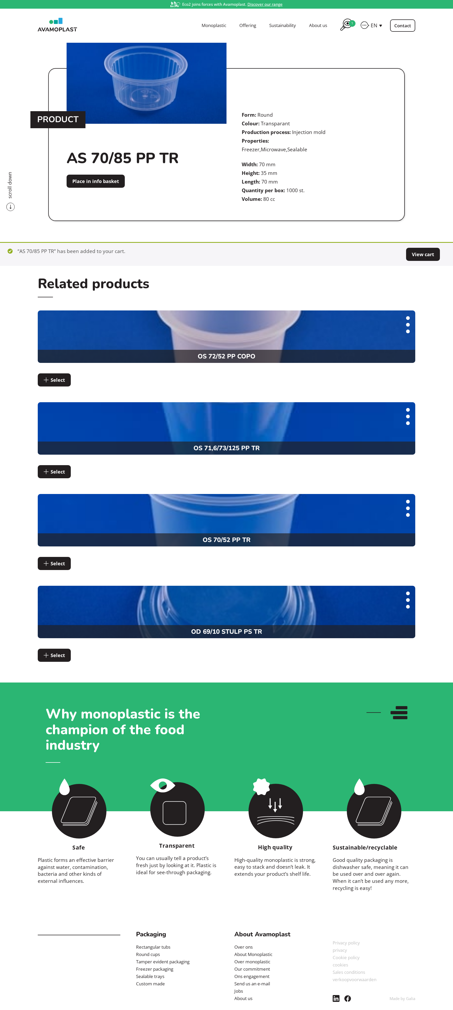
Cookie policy (346, 957)
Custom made (150, 984)
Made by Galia (402, 998)
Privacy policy (346, 943)
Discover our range (265, 4)
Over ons (243, 947)
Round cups (148, 954)
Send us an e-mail (252, 984)
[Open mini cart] (346, 31)
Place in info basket (95, 181)
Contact (402, 26)
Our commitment (252, 969)
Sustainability (282, 25)
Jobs (238, 991)
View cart (423, 254)
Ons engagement (251, 976)
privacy (340, 950)
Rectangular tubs (153, 947)
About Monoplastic (253, 954)
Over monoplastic (252, 962)
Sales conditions (349, 972)
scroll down (9, 185)
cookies (340, 965)
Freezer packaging (154, 969)
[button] (376, 25)
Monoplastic (214, 25)
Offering (247, 25)
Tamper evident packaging (163, 962)
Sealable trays (150, 976)
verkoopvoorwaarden (354, 979)
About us (318, 25)
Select (58, 380)
